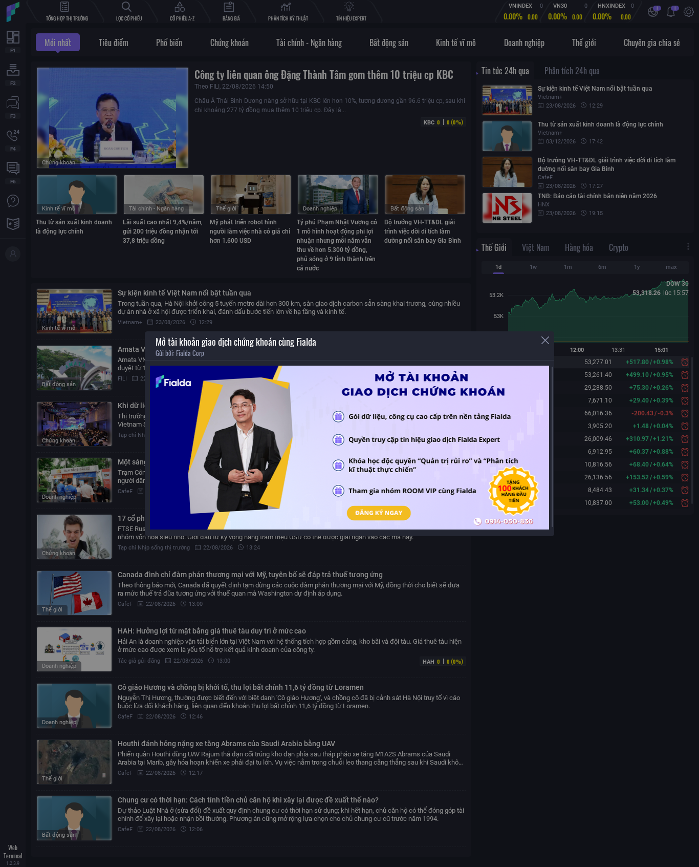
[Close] (545, 340)
